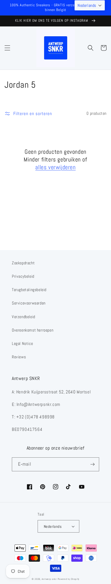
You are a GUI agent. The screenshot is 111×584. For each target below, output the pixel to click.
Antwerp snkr (49, 578)
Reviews (19, 356)
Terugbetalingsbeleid (29, 289)
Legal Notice (22, 343)
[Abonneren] (92, 464)
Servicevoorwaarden (29, 303)
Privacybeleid (23, 276)
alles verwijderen (55, 167)
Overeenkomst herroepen (32, 330)
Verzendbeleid (23, 316)
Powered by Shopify (69, 578)
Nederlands (53, 526)
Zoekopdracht (23, 263)
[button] (7, 47)
